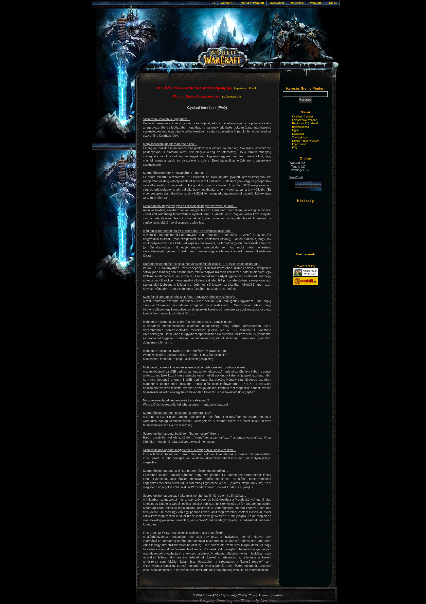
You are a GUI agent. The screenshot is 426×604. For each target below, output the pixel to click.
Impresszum (299, 144)
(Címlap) (307, 116)
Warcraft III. (277, 2)
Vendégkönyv (300, 137)
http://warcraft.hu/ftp (246, 88)
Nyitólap (297, 116)
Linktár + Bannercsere (305, 140)
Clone (333, 2)
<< (213, 2)
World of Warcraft (252, 2)
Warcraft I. (316, 2)
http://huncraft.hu (231, 96)
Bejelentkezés (300, 126)
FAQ (295, 147)
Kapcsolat (298, 133)
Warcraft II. (297, 2)
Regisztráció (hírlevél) (305, 123)
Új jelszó (297, 130)
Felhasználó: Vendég (304, 119)
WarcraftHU (228, 2)
